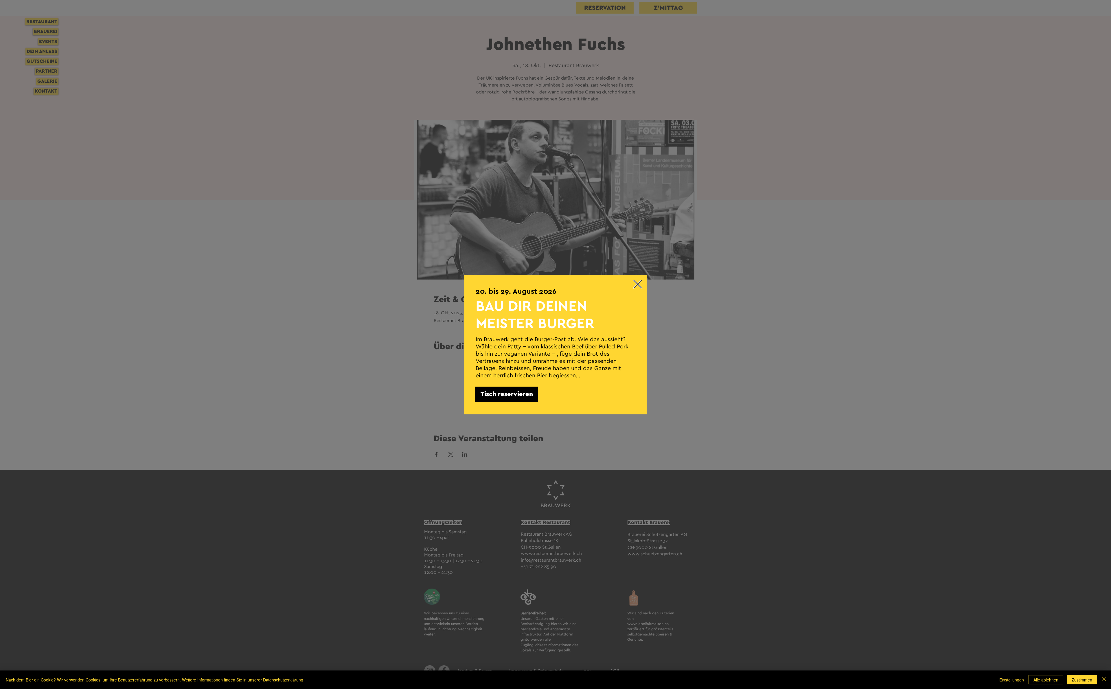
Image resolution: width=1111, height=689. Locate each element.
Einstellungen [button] (1011, 680)
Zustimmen (1082, 680)
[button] (637, 284)
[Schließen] (1104, 679)
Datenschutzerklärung (283, 680)
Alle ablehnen (1045, 680)
